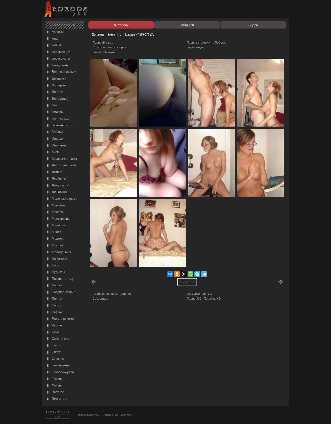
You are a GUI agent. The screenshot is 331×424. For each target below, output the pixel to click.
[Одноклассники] (177, 274)
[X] (184, 274)
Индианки (58, 145)
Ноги (55, 265)
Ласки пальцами (63, 165)
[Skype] (197, 274)
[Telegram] (204, 274)
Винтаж (57, 92)
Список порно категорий (109, 47)
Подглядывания (63, 292)
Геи (54, 105)
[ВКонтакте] (170, 274)
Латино (56, 172)
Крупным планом (64, 158)
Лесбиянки (59, 178)
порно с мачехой (104, 52)
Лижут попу (60, 185)
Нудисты (58, 272)
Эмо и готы (59, 399)
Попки (56, 305)
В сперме (58, 85)
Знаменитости (61, 125)
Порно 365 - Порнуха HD (204, 298)
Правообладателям (88, 414)
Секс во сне (60, 339)
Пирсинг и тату (62, 278)
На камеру (59, 258)
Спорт (56, 352)
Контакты (127, 414)
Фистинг (57, 385)
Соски (56, 345)
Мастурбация (61, 218)
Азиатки (57, 32)
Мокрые (57, 245)
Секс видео (100, 298)
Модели (57, 238)
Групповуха (60, 118)
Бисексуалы (60, 58)
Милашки (58, 225)
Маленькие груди (64, 198)
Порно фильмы (103, 42)
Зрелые (57, 132)
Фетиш (56, 378)
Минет (56, 232)
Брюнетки (58, 78)
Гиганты (57, 112)
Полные (57, 299)
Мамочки (58, 205)
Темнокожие (60, 365)
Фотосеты (97, 34)
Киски (55, 152)
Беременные (60, 52)
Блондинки (59, 65)
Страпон (57, 359)
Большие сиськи (63, 72)
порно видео (195, 47)
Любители (59, 192)
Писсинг (57, 285)
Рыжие (56, 325)
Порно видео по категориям (112, 293)
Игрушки (57, 138)
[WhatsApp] (190, 274)
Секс (55, 332)
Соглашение (110, 414)
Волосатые (59, 98)
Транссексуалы (62, 372)
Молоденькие (61, 252)
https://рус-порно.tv (199, 293)
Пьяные (57, 312)
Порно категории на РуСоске (207, 42)
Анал (55, 38)
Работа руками (62, 318)
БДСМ (56, 45)
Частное (57, 392)
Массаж (57, 212)
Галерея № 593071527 (139, 34)
